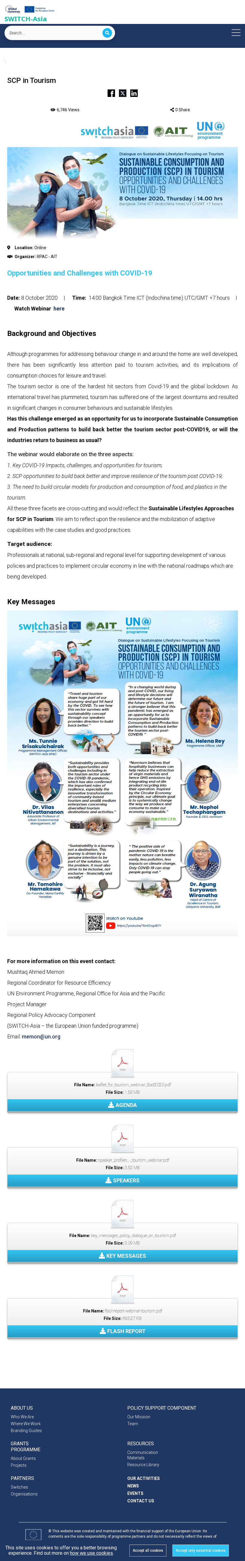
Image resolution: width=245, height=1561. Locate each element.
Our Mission (138, 1416)
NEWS (133, 1486)
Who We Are (22, 1416)
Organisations (24, 1494)
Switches (19, 1487)
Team (132, 1423)
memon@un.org (41, 1036)
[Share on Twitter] (122, 92)
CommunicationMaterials (142, 1455)
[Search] (107, 33)
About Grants (23, 1458)
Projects (19, 1465)
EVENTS (135, 1493)
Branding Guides (26, 1430)
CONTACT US (140, 1500)
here (59, 308)
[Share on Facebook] (111, 92)
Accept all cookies (148, 1550)
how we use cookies (91, 1553)
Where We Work (26, 1423)
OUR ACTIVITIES (143, 1478)
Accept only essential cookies (201, 1550)
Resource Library (143, 1464)
